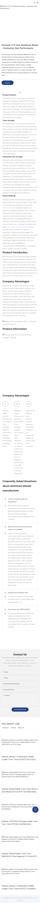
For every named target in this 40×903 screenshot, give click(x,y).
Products (6, 728)
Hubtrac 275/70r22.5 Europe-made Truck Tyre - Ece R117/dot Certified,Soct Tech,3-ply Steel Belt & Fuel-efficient (20, 822)
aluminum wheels (22, 227)
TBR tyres (17, 457)
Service (13, 728)
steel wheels (11, 227)
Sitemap (20, 900)
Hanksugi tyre (7, 208)
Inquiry (7, 83)
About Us (21, 728)
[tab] (20, 91)
